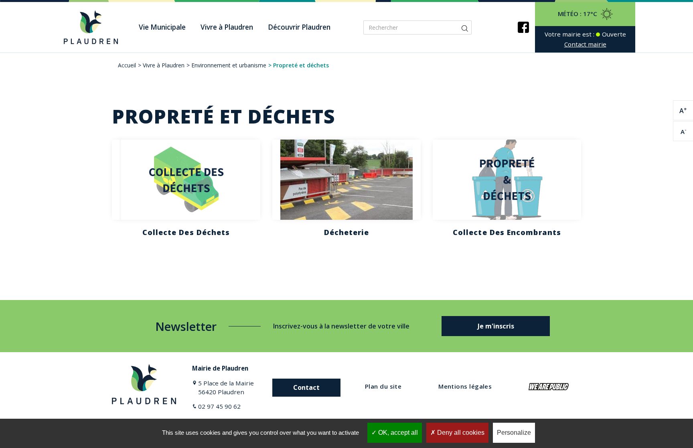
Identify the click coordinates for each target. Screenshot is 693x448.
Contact (306, 387)
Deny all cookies (460, 432)
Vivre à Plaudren (163, 65)
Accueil (127, 65)
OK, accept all (397, 432)
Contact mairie (585, 44)
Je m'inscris (496, 326)
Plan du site (383, 386)
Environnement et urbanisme (228, 65)
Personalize (514, 432)
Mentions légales (465, 386)
